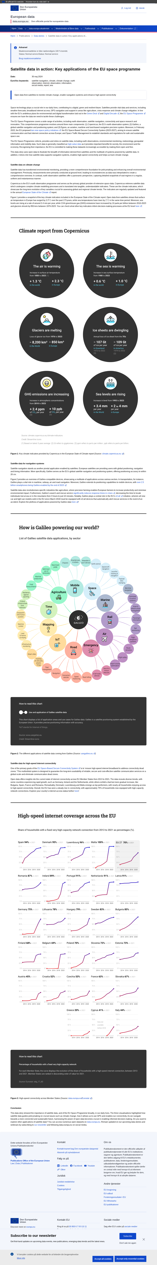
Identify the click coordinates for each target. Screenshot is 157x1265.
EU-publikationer (111, 1205)
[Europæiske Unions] (24, 8)
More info (21, 1258)
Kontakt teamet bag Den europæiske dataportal (77, 1149)
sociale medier (130, 1226)
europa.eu (30, 1227)
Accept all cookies (102, 1259)
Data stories (39, 36)
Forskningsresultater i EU (115, 1197)
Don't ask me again (127, 1243)
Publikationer (107, 28)
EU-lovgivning (110, 1190)
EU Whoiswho (110, 1201)
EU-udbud (108, 1193)
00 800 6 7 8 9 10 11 (78, 1226)
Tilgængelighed (64, 1189)
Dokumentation (126, 28)
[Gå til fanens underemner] (25, 28)
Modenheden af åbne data (67, 28)
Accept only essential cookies (130, 1259)
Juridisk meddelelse (66, 1182)
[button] (140, 8)
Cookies (60, 1185)
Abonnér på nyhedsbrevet (68, 1152)
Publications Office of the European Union (30, 1161)
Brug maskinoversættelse (30, 58)
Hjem (14, 28)
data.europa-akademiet (39, 28)
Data (20, 28)
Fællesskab (90, 28)
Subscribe (127, 1236)
